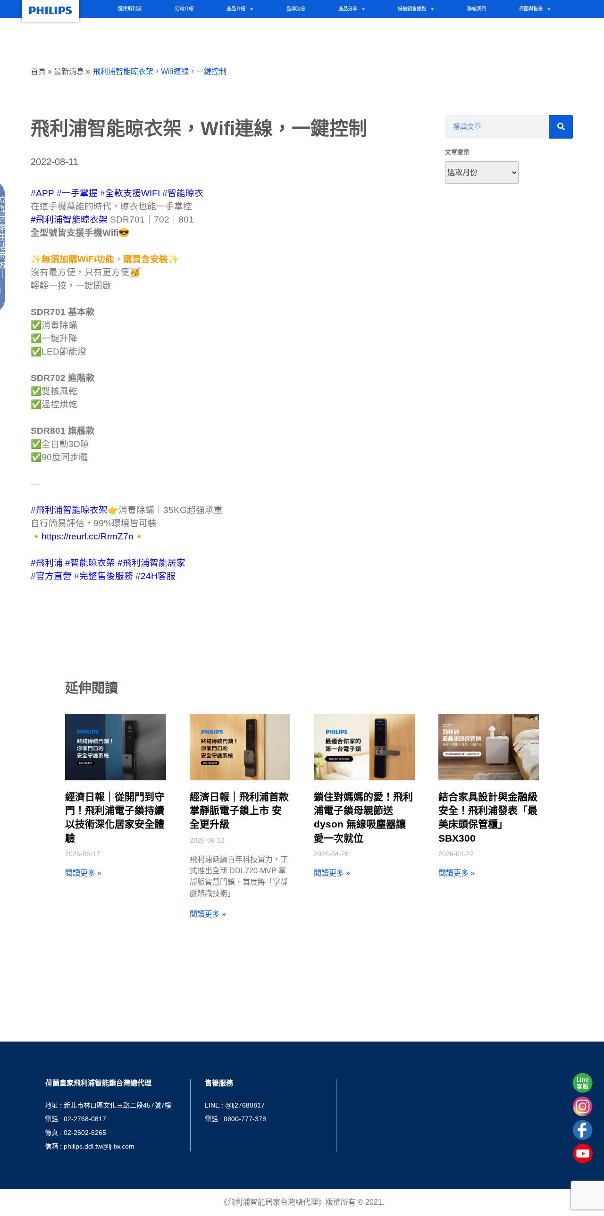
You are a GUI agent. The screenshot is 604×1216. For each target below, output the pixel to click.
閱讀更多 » (83, 873)
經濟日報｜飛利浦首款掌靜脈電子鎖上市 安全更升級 (239, 810)
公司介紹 (184, 8)
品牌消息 (295, 8)
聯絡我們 (476, 8)
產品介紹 (235, 8)
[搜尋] (561, 127)
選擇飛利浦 (130, 8)
